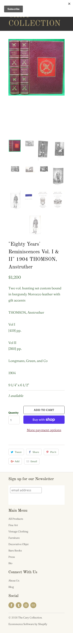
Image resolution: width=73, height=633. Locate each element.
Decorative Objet (18, 544)
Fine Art (13, 525)
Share (36, 451)
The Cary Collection (23, 15)
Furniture (14, 537)
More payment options (44, 430)
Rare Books (15, 550)
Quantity (13, 412)
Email (34, 461)
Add (17, 461)
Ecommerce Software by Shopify (27, 624)
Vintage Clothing (18, 531)
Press (11, 557)
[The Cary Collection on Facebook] (11, 605)
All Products (15, 518)
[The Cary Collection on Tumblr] (19, 605)
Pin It (53, 451)
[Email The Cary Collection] (33, 605)
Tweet (18, 451)
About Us (13, 580)
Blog (11, 587)
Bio (10, 563)
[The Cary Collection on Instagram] (26, 605)
